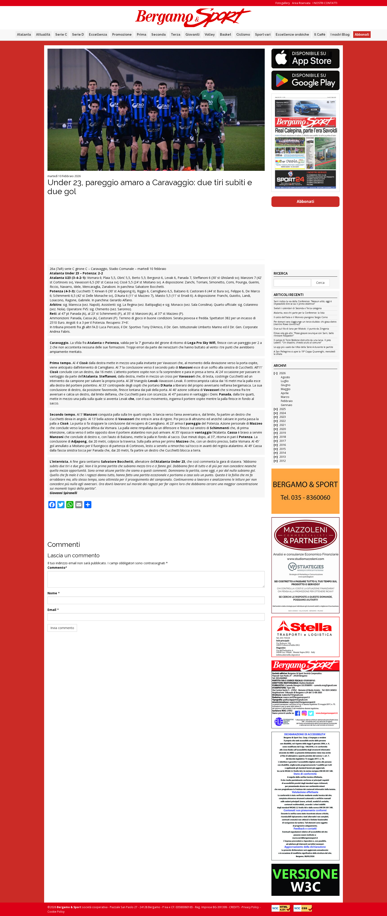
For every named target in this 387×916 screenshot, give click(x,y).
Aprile (285, 393)
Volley (210, 34)
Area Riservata (301, 3)
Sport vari (263, 34)
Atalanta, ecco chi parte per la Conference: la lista (299, 313)
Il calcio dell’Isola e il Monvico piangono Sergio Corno (301, 317)
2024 (283, 413)
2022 (283, 421)
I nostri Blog (340, 34)
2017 (283, 441)
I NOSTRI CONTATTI (325, 3)
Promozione (122, 34)
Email (51, 610)
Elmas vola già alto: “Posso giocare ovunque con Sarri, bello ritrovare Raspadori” (304, 334)
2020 (283, 429)
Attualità (43, 34)
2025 (283, 409)
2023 (283, 417)
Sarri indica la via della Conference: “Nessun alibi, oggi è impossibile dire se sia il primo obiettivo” (303, 302)
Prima (141, 34)
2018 (283, 437)
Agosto (285, 377)
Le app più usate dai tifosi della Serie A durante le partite (303, 347)
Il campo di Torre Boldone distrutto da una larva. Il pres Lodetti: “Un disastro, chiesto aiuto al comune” (302, 341)
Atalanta (24, 34)
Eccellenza (98, 34)
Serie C (61, 34)
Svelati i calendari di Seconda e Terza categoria (298, 308)
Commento (56, 567)
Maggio (285, 389)
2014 (283, 453)
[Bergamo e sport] (305, 491)
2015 (283, 449)
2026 (282, 373)
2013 (283, 457)
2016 (283, 445)
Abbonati (362, 34)
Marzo (285, 397)
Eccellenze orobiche (292, 34)
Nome (52, 593)
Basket (225, 34)
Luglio (285, 381)
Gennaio (286, 405)
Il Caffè (319, 34)
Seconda (158, 34)
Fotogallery (282, 3)
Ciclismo (243, 34)
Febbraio (287, 401)
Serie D (78, 34)
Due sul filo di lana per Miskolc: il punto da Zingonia (301, 329)
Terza (175, 34)
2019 (283, 433)
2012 (283, 461)
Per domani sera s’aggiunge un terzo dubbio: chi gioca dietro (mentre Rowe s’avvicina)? (305, 323)
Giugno (285, 385)
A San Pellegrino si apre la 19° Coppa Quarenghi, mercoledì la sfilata (304, 353)
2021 (283, 425)
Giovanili (192, 34)
